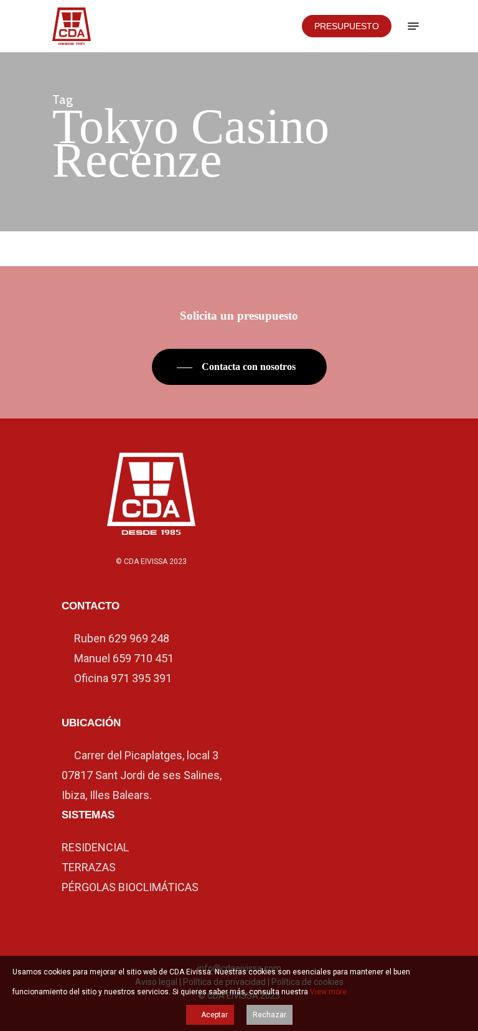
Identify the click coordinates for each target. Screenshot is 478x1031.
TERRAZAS (89, 867)
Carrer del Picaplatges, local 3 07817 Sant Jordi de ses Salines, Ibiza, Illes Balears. (142, 775)
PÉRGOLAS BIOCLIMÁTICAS (130, 887)
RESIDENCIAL (95, 847)
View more (328, 991)
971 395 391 (141, 678)
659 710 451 (143, 658)
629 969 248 (138, 638)
